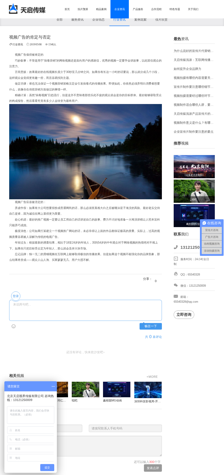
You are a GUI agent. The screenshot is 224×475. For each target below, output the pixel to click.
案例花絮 (140, 19)
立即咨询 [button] (184, 315)
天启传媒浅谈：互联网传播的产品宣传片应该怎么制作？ (194, 60)
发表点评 (153, 468)
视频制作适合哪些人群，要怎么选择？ (194, 104)
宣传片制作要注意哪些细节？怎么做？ (194, 86)
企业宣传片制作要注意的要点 (194, 131)
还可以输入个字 (147, 462)
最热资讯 (77, 19)
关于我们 (193, 9)
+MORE (152, 376)
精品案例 (101, 9)
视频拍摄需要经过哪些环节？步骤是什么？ (194, 95)
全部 (59, 19)
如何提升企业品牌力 (187, 69)
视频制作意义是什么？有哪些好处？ (194, 122)
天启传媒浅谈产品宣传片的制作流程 (194, 113)
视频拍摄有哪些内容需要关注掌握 (194, 77)
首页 (67, 9)
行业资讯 (119, 19)
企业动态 (98, 19)
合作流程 (156, 9)
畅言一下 (151, 326)
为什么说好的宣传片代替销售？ (194, 51)
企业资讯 (119, 9)
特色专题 (175, 9)
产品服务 (138, 9)
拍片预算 (83, 9)
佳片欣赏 (161, 19)
